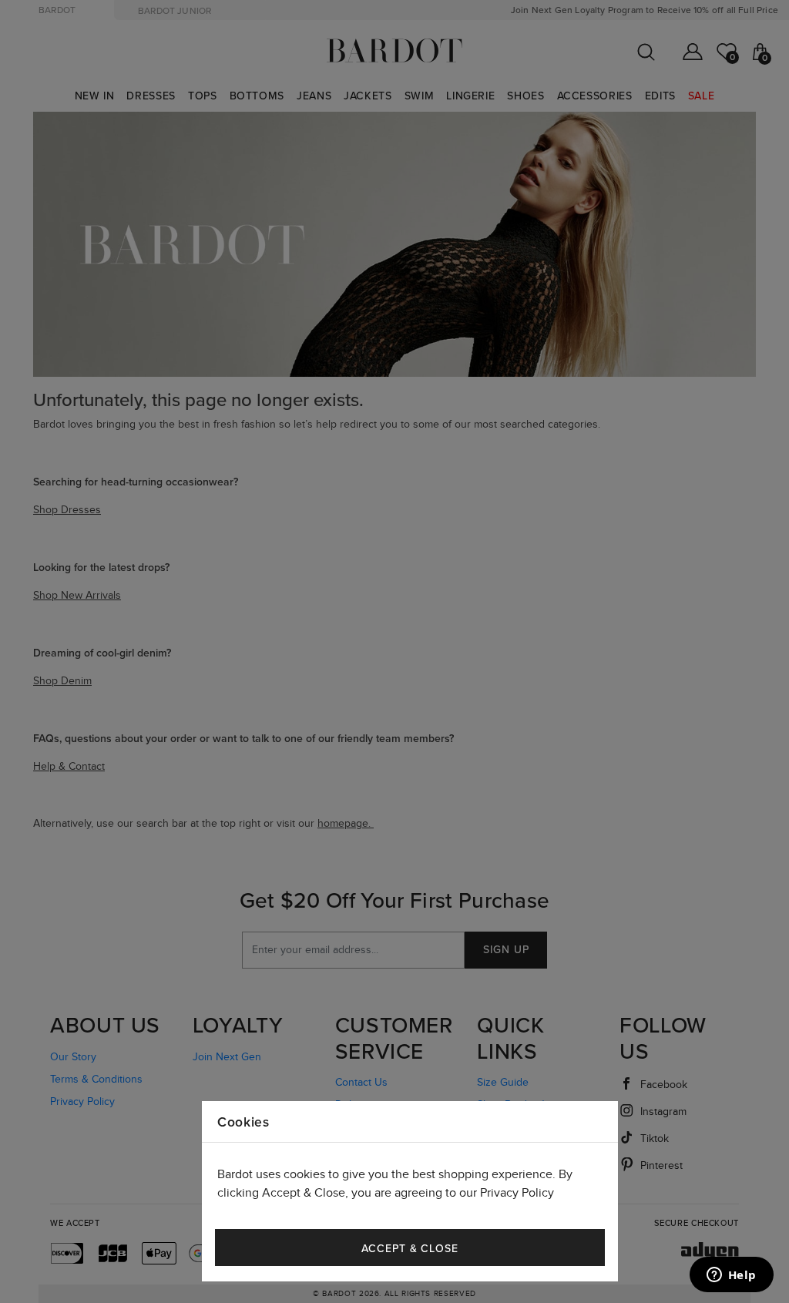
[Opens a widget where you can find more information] (731, 1276)
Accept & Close (409, 1249)
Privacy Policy (517, 1193)
